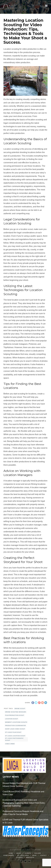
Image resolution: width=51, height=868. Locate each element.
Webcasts (30, 857)
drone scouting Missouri (15, 712)
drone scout (20, 708)
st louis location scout (15, 735)
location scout (11, 718)
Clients (28, 853)
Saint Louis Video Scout (15, 729)
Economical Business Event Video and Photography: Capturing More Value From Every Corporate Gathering (24, 803)
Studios (19, 857)
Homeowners (8, 855)
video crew (9, 743)
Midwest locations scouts (16, 722)
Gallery (37, 853)
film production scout (14, 715)
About (18, 853)
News (34, 855)
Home (11, 853)
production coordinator (15, 725)
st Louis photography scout (14, 739)
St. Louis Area (23, 855)
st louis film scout (13, 732)
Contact (43, 855)
